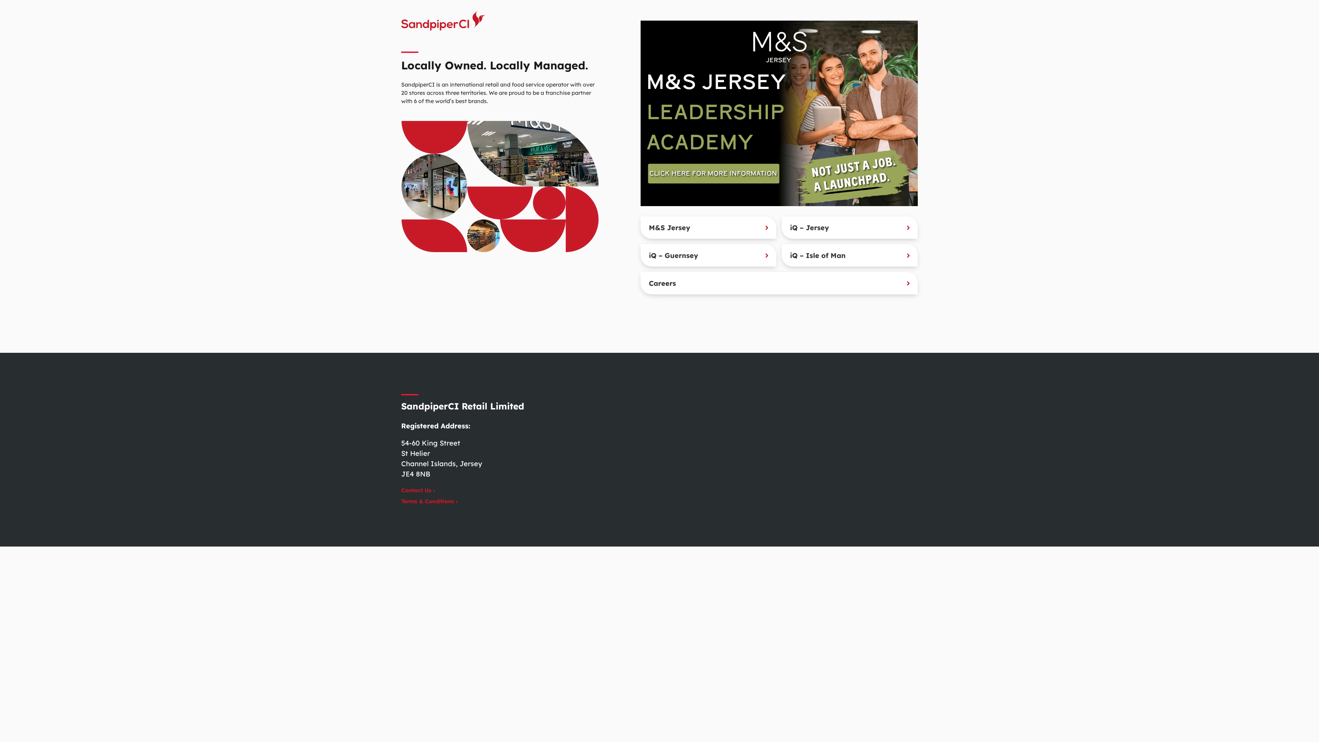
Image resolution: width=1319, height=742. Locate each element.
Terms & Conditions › (429, 501)
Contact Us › (418, 490)
